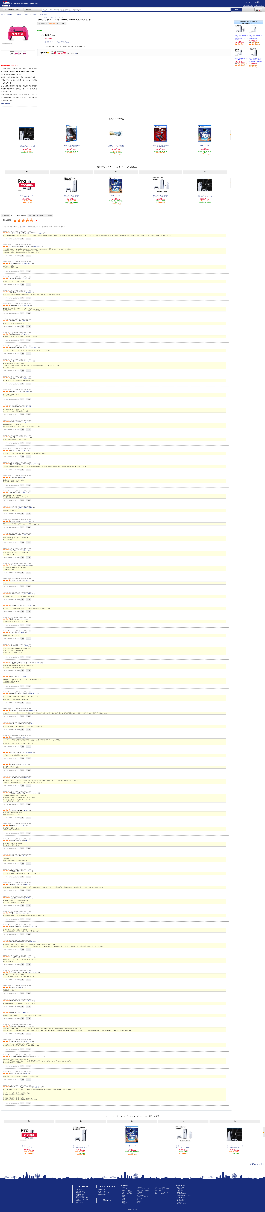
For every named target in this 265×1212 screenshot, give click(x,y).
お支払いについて (80, 1191)
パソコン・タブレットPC (143, 1190)
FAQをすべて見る (102, 1194)
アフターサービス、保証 (82, 1199)
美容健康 (124, 1203)
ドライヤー (139, 1187)
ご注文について (101, 1189)
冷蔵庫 (123, 1195)
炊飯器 (123, 1196)
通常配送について (80, 1192)
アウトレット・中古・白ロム (162, 1192)
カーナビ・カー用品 (160, 1187)
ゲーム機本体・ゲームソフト (22, 14)
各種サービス (79, 1200)
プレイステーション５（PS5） (39, 14)
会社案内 (179, 1192)
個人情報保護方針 (181, 1193)
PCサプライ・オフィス (142, 1196)
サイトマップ (180, 1187)
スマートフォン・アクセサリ (144, 1195)
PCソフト (139, 1203)
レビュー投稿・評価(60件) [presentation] (19, 215)
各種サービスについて (103, 1192)
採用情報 (179, 1189)
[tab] (5, 215)
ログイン (248, 2)
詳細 (76, 53)
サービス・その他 (159, 1193)
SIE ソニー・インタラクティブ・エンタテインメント (50, 17)
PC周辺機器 (139, 1192)
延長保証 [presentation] (32, 215)
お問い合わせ (106, 1200)
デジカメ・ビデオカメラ (143, 1189)
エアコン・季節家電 (127, 1192)
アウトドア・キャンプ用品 (162, 1189)
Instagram (179, 1202)
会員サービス (79, 1202)
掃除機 (123, 1201)
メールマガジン (181, 1199)
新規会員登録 (248, 5)
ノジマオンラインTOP (6, 14)
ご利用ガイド (259, 2)
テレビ (123, 1187)
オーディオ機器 (126, 1190)
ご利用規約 (180, 1190)
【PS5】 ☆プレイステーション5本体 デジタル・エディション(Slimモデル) (255, 37)
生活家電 (124, 1198)
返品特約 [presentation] (50, 215)
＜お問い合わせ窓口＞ (6, 103)
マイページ (259, 5)
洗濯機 (123, 1199)
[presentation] (5, 215)
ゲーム (138, 1199)
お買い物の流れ (80, 1189)
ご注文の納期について (81, 1196)
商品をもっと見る (257, 1164)
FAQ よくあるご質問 (107, 1186)
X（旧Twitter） (181, 1200)
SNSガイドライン (181, 1203)
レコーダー (125, 1189)
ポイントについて (102, 1191)
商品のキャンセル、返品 (82, 1197)
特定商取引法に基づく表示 (184, 1195)
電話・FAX (139, 1198)
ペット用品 (158, 1190)
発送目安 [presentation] (41, 215)
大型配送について (80, 1194)
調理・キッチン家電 (127, 1193)
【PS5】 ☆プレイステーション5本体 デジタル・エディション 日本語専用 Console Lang (255, 60)
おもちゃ (139, 1201)
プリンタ (139, 1193)
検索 (236, 9)
